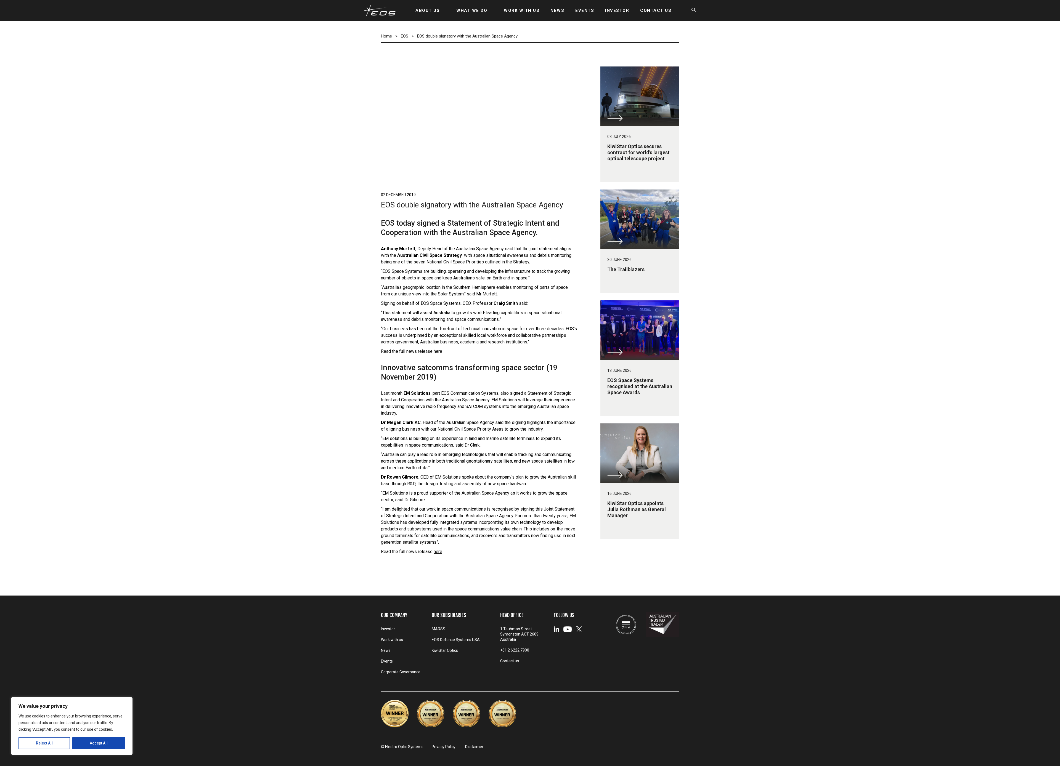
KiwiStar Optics (445, 650)
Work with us (392, 639)
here (438, 351)
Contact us (509, 661)
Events (387, 661)
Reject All (44, 743)
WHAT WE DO (471, 10)
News (386, 650)
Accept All (99, 743)
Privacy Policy (443, 746)
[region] (71, 726)
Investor (388, 629)
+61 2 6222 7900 (514, 650)
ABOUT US (427, 10)
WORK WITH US (521, 10)
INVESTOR (617, 10)
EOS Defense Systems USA (456, 639)
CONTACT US (655, 10)
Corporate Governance (400, 672)
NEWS (557, 10)
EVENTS (584, 10)
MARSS (438, 629)
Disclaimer (474, 746)
